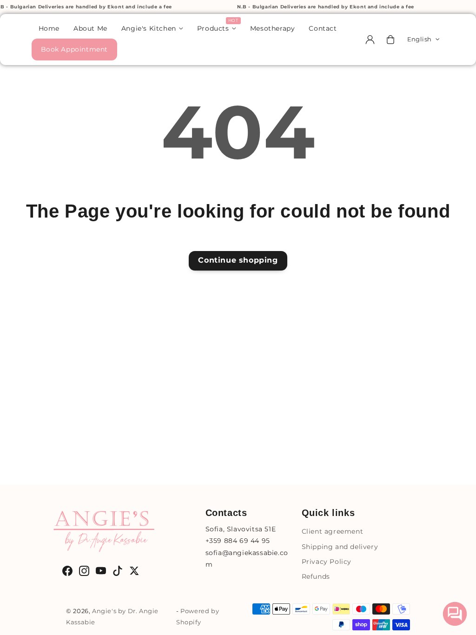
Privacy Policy (326, 561)
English (419, 39)
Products (213, 28)
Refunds (316, 576)
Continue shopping (238, 260)
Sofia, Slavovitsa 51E (240, 529)
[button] (390, 39)
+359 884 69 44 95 (237, 540)
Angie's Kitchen (148, 28)
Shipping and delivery (340, 546)
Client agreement (333, 531)
